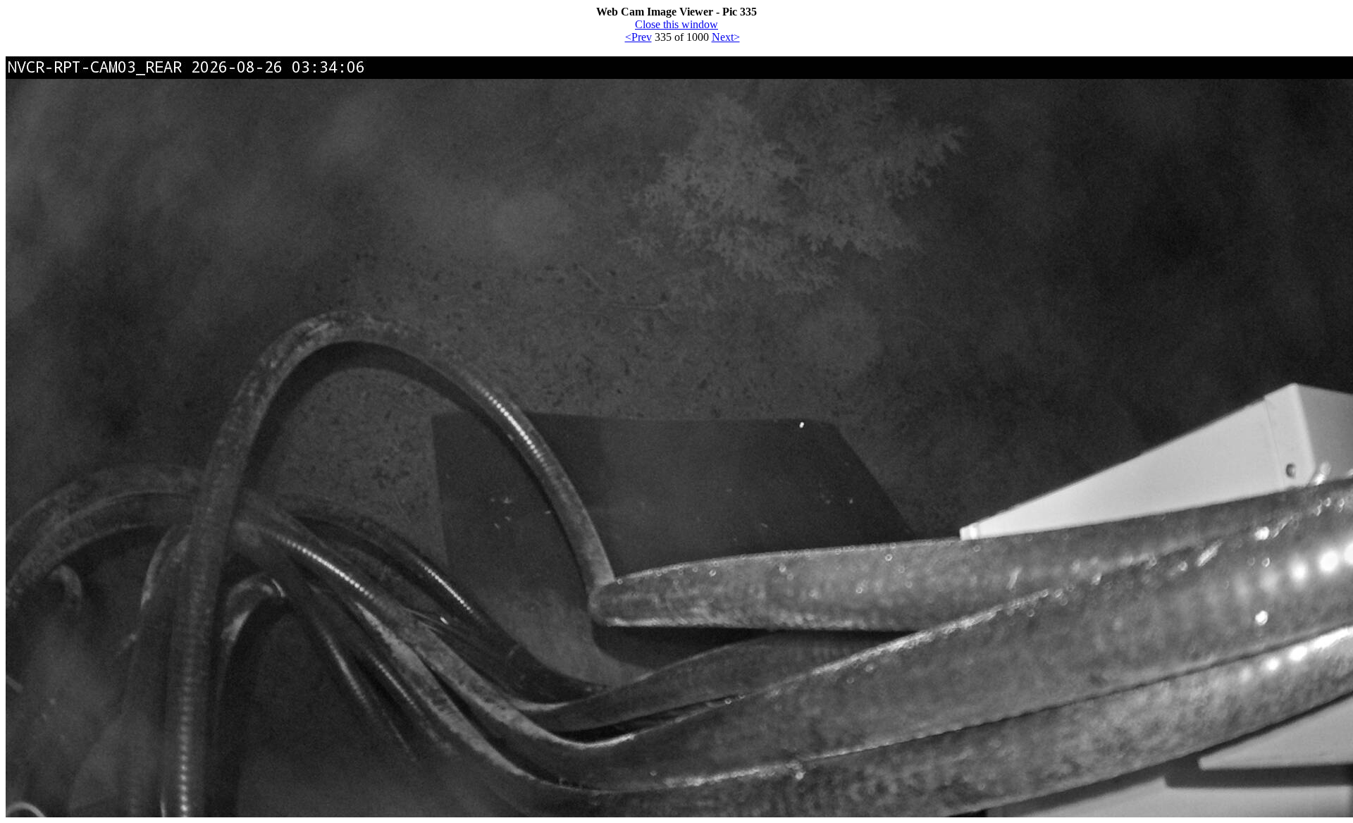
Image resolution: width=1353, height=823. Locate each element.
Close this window (676, 24)
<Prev (638, 37)
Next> (726, 37)
